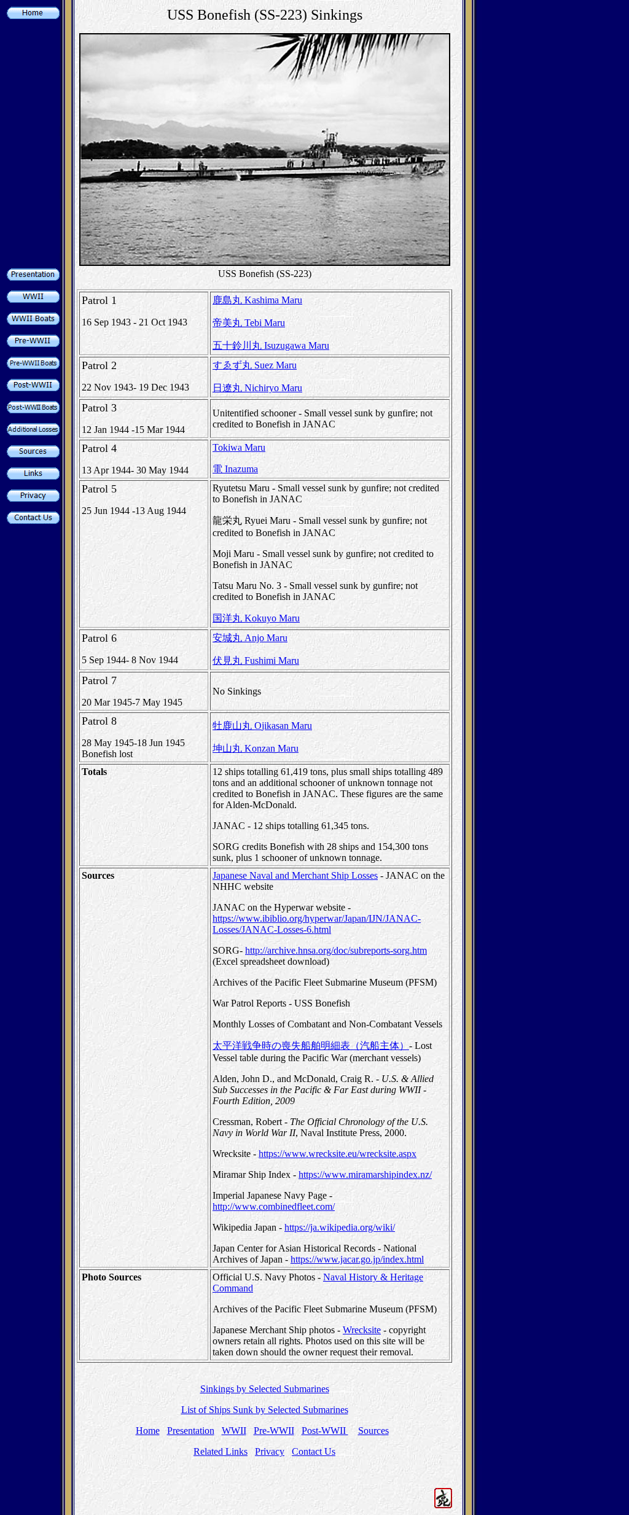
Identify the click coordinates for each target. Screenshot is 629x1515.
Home (148, 1430)
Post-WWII (325, 1430)
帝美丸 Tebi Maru (249, 322)
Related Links (220, 1451)
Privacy (269, 1451)
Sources (373, 1430)
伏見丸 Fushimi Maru (256, 660)
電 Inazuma (235, 469)
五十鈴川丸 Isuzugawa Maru (271, 345)
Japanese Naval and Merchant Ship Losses (295, 875)
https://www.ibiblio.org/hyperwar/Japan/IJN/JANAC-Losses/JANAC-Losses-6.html (317, 924)
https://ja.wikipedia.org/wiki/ (339, 1227)
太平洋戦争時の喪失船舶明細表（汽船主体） (311, 1045)
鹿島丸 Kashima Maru (257, 300)
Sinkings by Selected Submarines (264, 1389)
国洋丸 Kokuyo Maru (256, 618)
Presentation (190, 1430)
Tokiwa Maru (239, 447)
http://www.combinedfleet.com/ (274, 1206)
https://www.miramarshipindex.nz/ (365, 1174)
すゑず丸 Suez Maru (255, 365)
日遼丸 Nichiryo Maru (257, 388)
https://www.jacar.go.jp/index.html (357, 1259)
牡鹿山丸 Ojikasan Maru (262, 725)
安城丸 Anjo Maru (250, 638)
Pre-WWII (274, 1430)
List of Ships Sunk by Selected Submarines (264, 1409)
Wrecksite (362, 1330)
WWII (234, 1430)
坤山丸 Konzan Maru (256, 748)
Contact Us (313, 1451)
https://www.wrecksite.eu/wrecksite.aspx (337, 1153)
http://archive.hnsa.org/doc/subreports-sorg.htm (336, 950)
